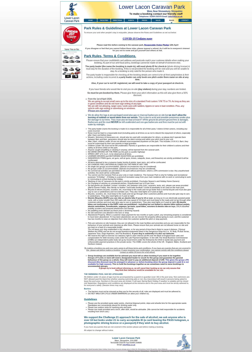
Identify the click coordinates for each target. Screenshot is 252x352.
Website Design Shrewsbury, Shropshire (143, 351)
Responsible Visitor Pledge (156, 45)
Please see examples (99, 111)
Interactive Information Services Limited (176, 351)
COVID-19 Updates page (137, 38)
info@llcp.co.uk (175, 16)
